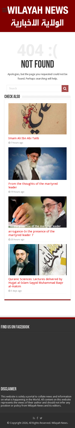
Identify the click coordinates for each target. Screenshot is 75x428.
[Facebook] (37, 418)
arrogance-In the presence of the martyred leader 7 (31, 233)
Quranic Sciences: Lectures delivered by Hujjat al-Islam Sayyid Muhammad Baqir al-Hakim (35, 282)
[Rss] (33, 418)
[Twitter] (41, 418)
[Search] (65, 88)
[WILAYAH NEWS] (37, 9)
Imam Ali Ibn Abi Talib (23, 138)
